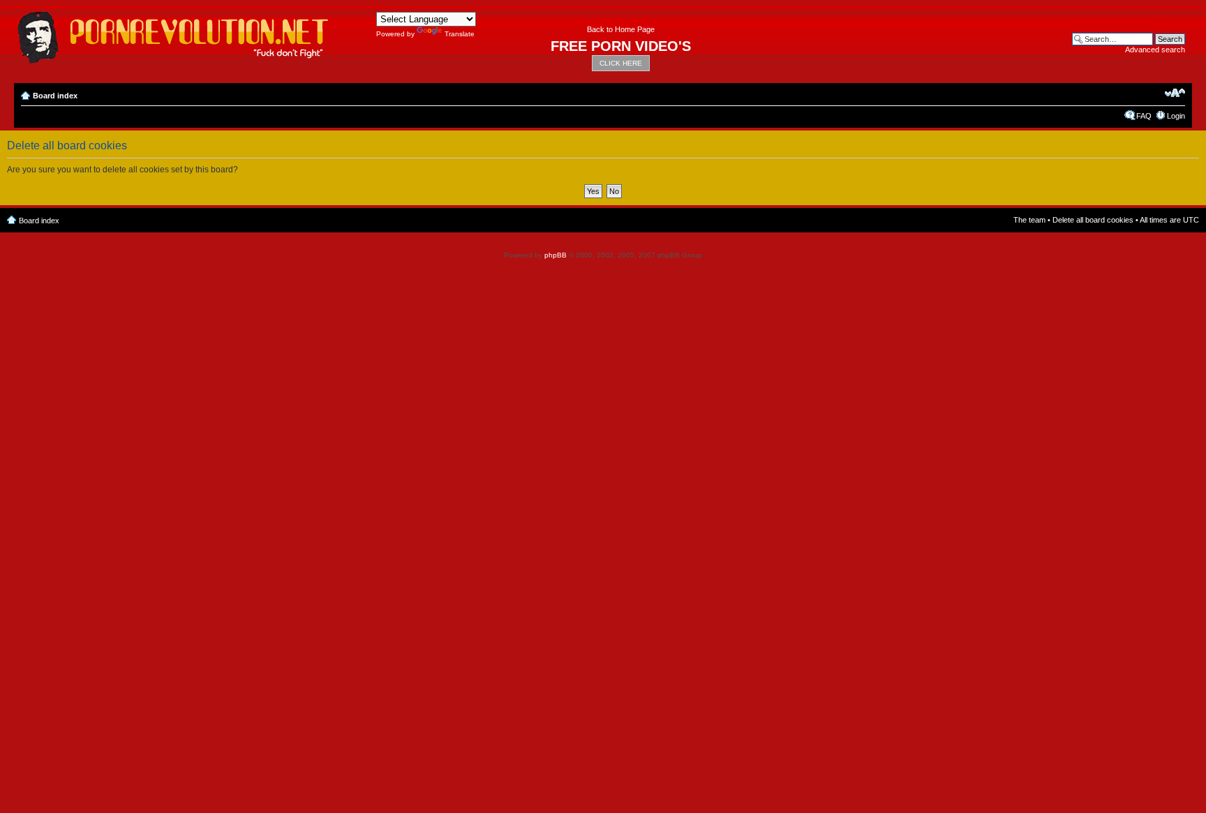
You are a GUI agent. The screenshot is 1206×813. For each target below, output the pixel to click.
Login (1176, 116)
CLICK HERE (621, 63)
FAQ (1144, 116)
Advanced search (1155, 49)
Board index (55, 95)
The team (1029, 220)
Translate (460, 34)
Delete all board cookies (1092, 220)
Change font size (1175, 93)
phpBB (555, 255)
